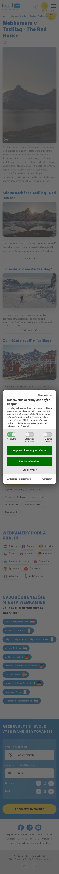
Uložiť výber (29, 470)
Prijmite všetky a (29, 450)
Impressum (47, 479)
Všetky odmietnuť (29, 461)
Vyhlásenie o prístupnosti (19, 479)
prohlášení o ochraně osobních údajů (28, 425)
